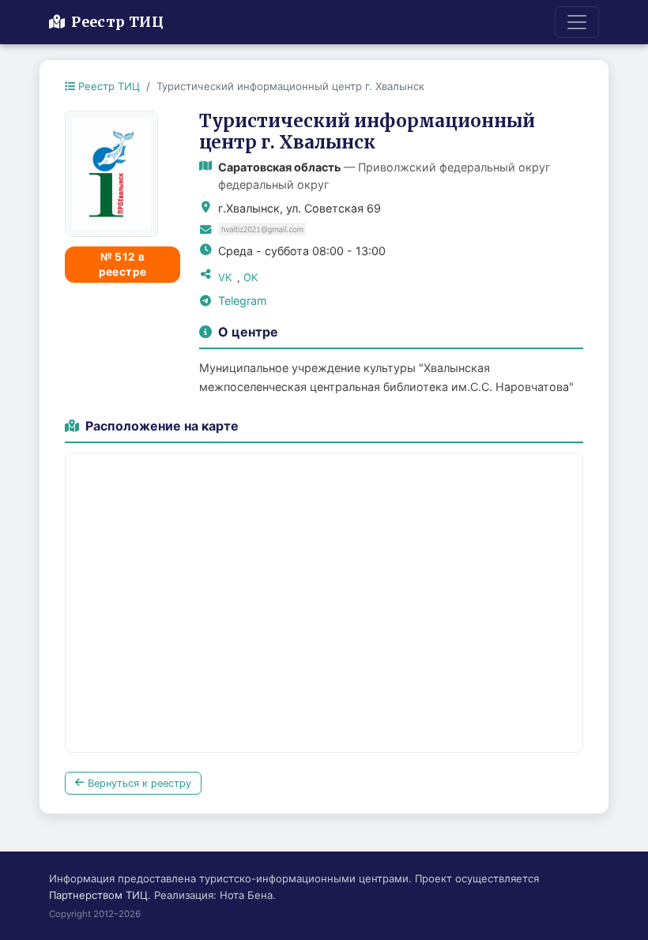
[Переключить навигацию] (577, 22)
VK (225, 277)
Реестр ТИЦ (117, 22)
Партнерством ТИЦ (98, 895)
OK (250, 277)
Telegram (242, 300)
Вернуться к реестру (139, 783)
